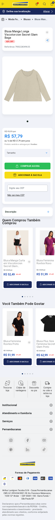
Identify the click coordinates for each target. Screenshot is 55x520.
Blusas (27, 19)
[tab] (22, 296)
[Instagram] (10, 440)
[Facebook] (27, 440)
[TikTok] (44, 449)
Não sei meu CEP (16, 195)
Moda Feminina (14, 19)
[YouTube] (44, 440)
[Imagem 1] (27, 121)
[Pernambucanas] (20, 4)
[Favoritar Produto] (47, 32)
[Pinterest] (10, 449)
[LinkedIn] (27, 449)
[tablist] (27, 295)
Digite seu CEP (16, 188)
